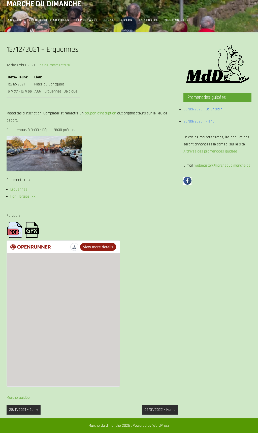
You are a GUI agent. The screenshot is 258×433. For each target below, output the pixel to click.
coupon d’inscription (100, 113)
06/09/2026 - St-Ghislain (202, 109)
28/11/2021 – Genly (23, 409)
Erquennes (18, 189)
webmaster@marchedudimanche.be (222, 165)
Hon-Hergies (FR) (23, 196)
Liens (109, 20)
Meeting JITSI (177, 20)
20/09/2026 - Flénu (198, 121)
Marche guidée (18, 397)
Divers (126, 20)
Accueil (15, 20)
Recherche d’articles (49, 20)
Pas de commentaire (54, 65)
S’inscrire (148, 20)
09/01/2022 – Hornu (160, 409)
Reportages (87, 20)
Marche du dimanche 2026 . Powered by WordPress (129, 425)
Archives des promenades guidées (210, 151)
